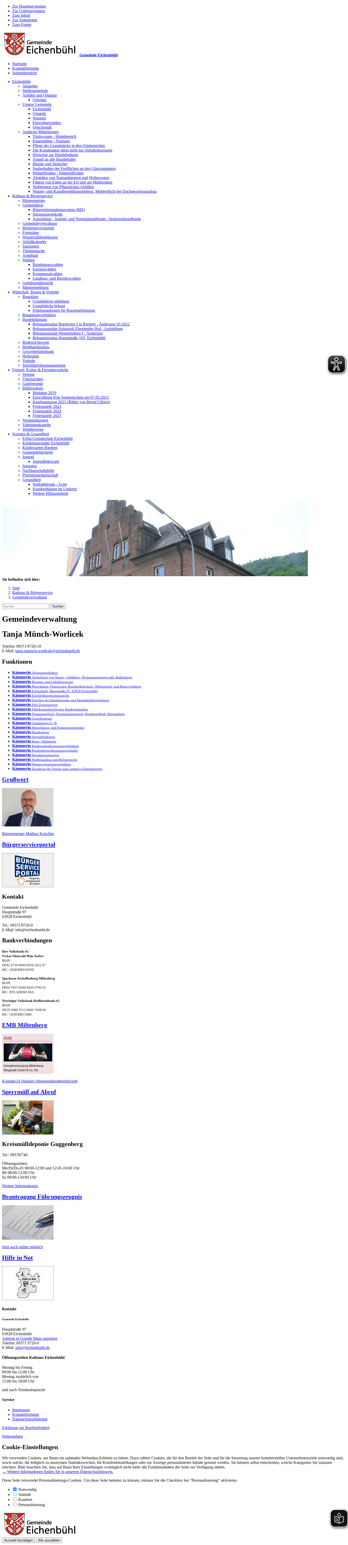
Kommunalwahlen (47, 274)
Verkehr (28, 361)
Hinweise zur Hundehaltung (55, 155)
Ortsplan (39, 100)
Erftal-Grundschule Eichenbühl (47, 438)
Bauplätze (30, 296)
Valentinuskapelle (36, 425)
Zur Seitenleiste (24, 20)
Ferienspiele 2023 (47, 406)
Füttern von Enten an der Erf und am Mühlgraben (72, 182)
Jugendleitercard (46, 461)
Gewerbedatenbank (38, 351)
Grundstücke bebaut (49, 306)
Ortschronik (42, 127)
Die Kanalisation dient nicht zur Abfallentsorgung (72, 150)
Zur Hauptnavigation (29, 6)
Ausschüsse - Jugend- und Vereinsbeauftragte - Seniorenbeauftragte (87, 219)
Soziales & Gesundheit (30, 434)
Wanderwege (33, 429)
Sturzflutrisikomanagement (43, 365)
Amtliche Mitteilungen (40, 132)
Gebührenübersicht (37, 283)
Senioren (29, 466)
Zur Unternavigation (28, 11)
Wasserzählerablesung (40, 237)
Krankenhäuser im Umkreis (55, 489)
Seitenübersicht (24, 73)
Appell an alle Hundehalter (54, 159)
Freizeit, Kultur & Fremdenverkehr (40, 370)
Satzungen (30, 246)
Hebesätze (30, 356)
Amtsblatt (30, 255)
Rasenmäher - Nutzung (51, 141)
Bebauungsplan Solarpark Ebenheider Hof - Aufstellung (78, 328)
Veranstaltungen (35, 420)
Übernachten (32, 379)
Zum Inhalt (21, 15)
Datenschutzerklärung (29, 1419)
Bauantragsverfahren (39, 315)
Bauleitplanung (34, 319)
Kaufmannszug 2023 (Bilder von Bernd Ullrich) (71, 402)
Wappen (39, 118)
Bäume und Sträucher (50, 164)
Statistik (24, 1494)
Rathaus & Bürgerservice (32, 196)
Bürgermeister (33, 200)
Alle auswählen (49, 1540)
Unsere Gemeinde (36, 104)
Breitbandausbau (35, 347)
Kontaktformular (25, 68)
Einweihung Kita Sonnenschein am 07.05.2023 (71, 397)
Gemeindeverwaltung (39, 223)
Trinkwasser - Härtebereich (54, 136)
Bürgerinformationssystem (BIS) (59, 209)
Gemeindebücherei (37, 452)
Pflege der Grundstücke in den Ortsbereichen (69, 145)
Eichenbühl (21, 81)
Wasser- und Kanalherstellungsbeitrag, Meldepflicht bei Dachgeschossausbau (95, 191)
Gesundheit (31, 480)
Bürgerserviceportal (38, 228)
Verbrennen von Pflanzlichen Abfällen (63, 187)
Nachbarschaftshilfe (38, 470)
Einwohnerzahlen (47, 123)
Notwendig (27, 1489)
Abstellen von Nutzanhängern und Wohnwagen (71, 177)
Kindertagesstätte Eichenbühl (45, 443)
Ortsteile (39, 113)
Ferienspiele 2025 (47, 415)
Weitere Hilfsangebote (50, 493)
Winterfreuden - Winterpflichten (58, 173)
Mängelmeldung (35, 287)
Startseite (19, 64)
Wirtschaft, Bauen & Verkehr (35, 292)
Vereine (28, 374)
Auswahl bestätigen (18, 1540)
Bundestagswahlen (48, 264)
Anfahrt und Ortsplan (39, 95)
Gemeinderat (32, 205)
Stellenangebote (35, 90)
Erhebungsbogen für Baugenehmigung (64, 310)
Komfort (25, 1499)
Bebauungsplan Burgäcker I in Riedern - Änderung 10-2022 (81, 324)
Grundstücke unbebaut (51, 301)
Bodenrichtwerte (35, 342)
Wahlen (28, 260)
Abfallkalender (34, 242)
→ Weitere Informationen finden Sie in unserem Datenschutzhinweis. (57, 1471)
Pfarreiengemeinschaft (40, 475)
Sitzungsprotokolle (48, 214)
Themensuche (33, 251)
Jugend (28, 457)
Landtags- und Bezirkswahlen (57, 278)
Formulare (30, 232)
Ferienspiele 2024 (47, 411)
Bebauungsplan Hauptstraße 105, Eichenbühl (69, 338)
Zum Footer (21, 24)
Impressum (21, 1410)
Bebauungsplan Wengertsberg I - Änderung (68, 333)
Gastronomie (32, 383)
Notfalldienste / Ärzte (50, 484)
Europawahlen (44, 269)
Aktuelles (30, 86)
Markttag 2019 (44, 393)
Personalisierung (31, 1505)
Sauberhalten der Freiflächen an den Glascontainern (74, 168)
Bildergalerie (32, 388)
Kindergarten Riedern (39, 447)
